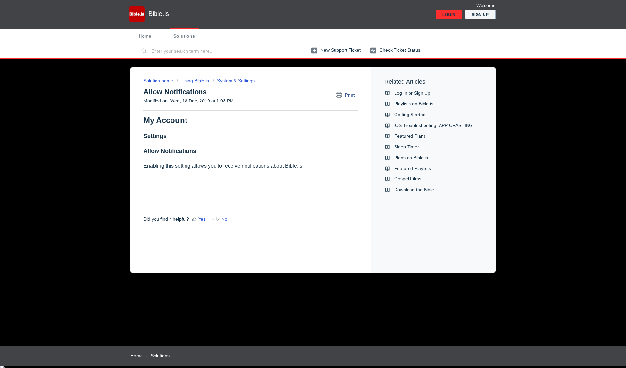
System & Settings (236, 80)
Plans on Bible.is (411, 157)
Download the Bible (414, 189)
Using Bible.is (195, 80)
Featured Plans (410, 136)
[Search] (144, 51)
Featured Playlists (412, 168)
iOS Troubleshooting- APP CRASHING (433, 125)
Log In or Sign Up (412, 93)
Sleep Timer (406, 146)
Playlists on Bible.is (413, 103)
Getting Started (409, 114)
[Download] (301, 98)
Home (145, 35)
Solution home (158, 80)
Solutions (184, 35)
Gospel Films (407, 178)
